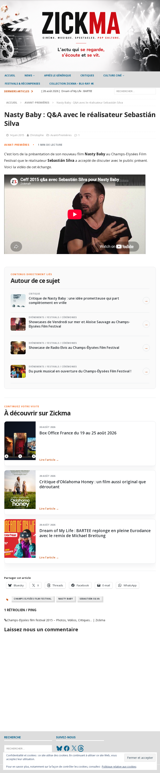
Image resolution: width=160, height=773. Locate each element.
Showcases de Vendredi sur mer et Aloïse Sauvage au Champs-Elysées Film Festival (79, 324)
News (28, 75)
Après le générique (57, 75)
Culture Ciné (112, 75)
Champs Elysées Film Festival (32, 598)
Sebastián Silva (90, 598)
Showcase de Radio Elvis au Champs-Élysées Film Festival (74, 347)
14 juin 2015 (17, 135)
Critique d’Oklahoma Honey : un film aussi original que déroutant (92, 484)
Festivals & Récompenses (22, 83)
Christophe (37, 135)
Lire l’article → (49, 460)
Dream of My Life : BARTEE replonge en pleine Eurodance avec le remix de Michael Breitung (95, 533)
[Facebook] (66, 748)
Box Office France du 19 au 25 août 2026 (77, 433)
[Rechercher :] (135, 91)
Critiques (87, 75)
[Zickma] (80, 69)
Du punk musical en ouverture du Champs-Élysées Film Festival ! (80, 371)
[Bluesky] (59, 748)
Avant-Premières (61, 135)
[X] (74, 748)
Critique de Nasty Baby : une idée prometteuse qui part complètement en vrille (74, 300)
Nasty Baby (65, 598)
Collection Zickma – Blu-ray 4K (71, 83)
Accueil (10, 75)
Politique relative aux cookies (119, 766)
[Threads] (81, 748)
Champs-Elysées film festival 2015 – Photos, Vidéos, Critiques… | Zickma (56, 620)
